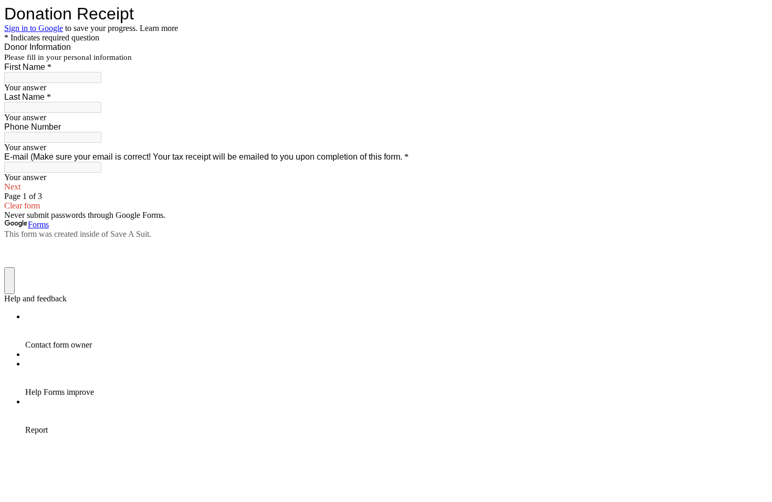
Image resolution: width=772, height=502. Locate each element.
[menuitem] (396, 331)
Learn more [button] (159, 28)
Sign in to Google (33, 28)
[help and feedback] (9, 280)
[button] (386, 187)
